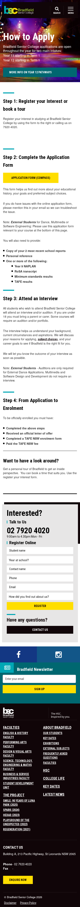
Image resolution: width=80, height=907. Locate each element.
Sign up (39, 689)
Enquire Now (18, 880)
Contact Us (40, 629)
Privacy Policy (28, 903)
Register (40, 606)
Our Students (52, 733)
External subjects (56, 748)
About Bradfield (57, 727)
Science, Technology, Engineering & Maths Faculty (17, 765)
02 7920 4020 (28, 530)
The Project (13, 795)
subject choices (48, 339)
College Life (54, 778)
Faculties (11, 727)
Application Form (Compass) (30, 177)
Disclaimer (10, 903)
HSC (46, 770)
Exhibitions (51, 743)
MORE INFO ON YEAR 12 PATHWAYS (30, 72)
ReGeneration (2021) (16, 829)
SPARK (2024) (11, 810)
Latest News (53, 794)
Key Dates (49, 738)
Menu (70, 13)
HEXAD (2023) (11, 815)
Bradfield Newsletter (35, 669)
